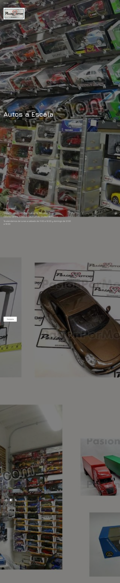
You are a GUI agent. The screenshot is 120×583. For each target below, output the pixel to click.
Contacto (25, 3)
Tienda (6, 3)
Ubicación (15, 3)
